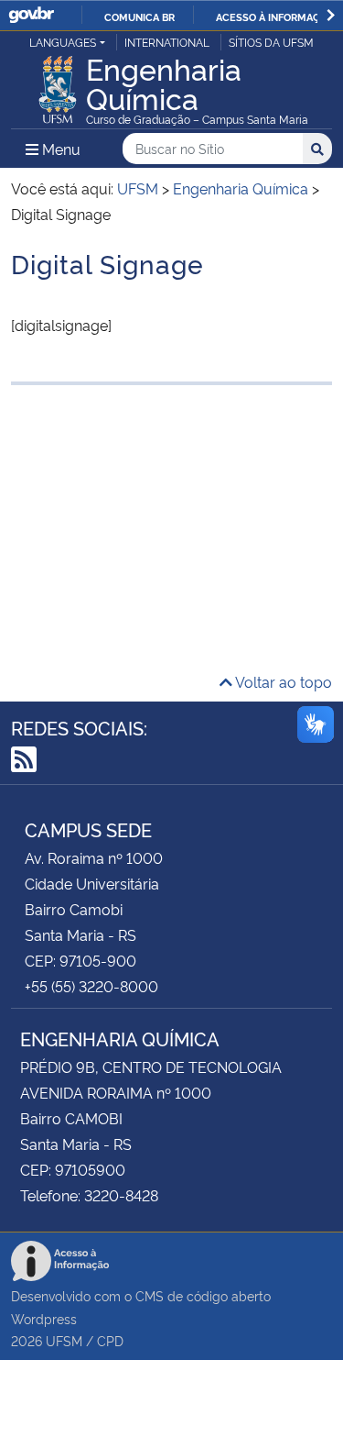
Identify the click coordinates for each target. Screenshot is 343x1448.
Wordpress (44, 1318)
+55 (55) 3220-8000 (91, 986)
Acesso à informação (275, 16)
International (166, 42)
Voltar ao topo (282, 681)
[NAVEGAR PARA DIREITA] (331, 15)
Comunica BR (139, 16)
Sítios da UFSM (271, 42)
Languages (62, 42)
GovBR (31, 15)
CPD (110, 1340)
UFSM (64, 1340)
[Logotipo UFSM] (57, 84)
